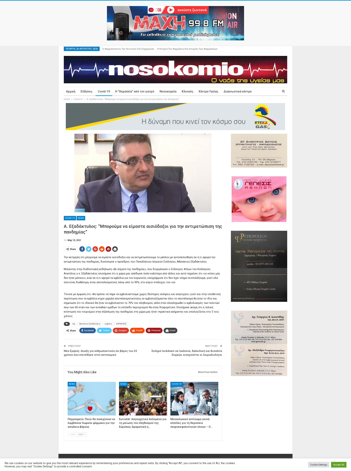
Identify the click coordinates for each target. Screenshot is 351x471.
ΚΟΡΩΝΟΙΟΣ (121, 324)
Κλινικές (187, 91)
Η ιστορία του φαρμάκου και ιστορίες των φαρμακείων (187, 49)
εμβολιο (108, 324)
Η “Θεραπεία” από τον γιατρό (134, 91)
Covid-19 (104, 91)
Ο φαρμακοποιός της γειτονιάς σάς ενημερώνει (128, 49)
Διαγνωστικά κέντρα (238, 91)
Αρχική (70, 91)
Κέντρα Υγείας (208, 91)
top (73, 324)
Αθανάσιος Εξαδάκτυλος (90, 324)
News (81, 218)
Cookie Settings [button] (318, 464)
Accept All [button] (338, 464)
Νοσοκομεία (168, 91)
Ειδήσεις (87, 91)
